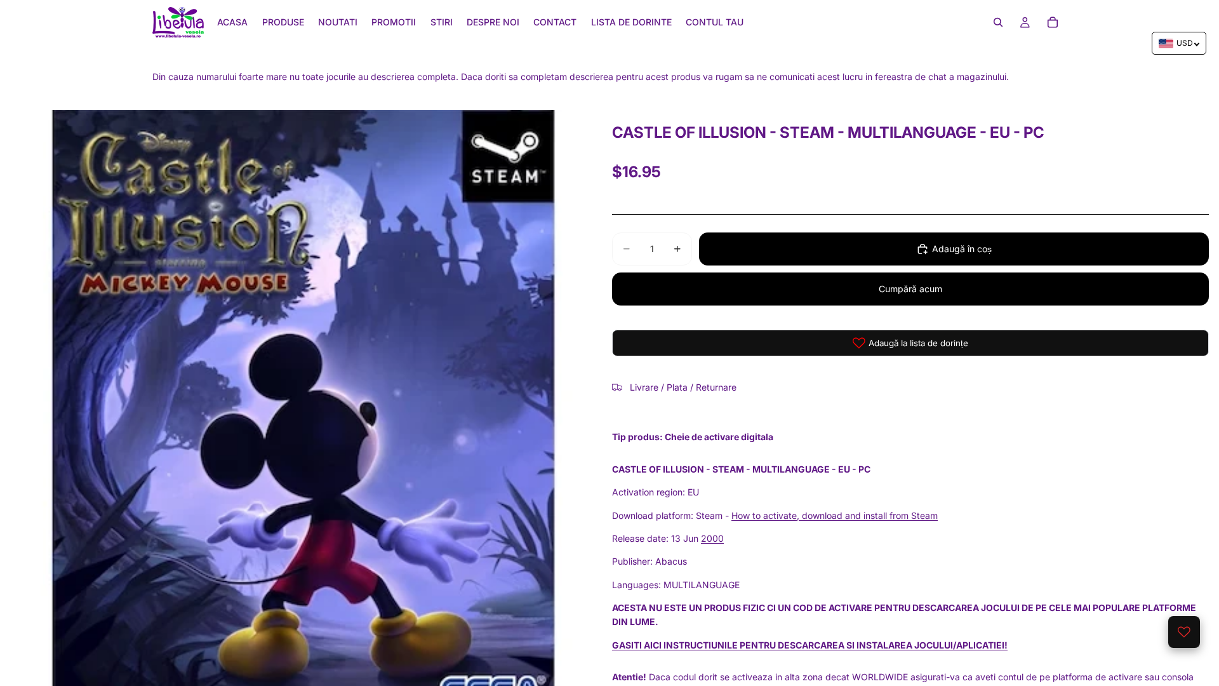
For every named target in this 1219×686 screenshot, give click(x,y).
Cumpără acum (910, 288)
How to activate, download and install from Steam (834, 515)
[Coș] (1053, 22)
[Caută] (998, 22)
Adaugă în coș (962, 248)
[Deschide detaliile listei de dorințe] (1184, 632)
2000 (712, 538)
